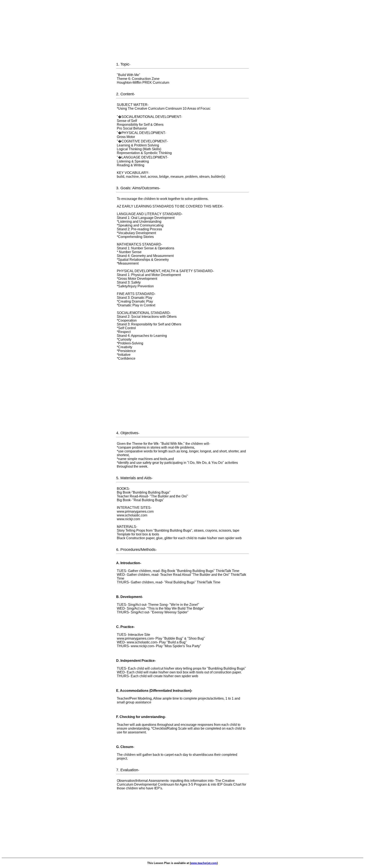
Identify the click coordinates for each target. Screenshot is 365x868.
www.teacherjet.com (204, 863)
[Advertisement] (182, 31)
